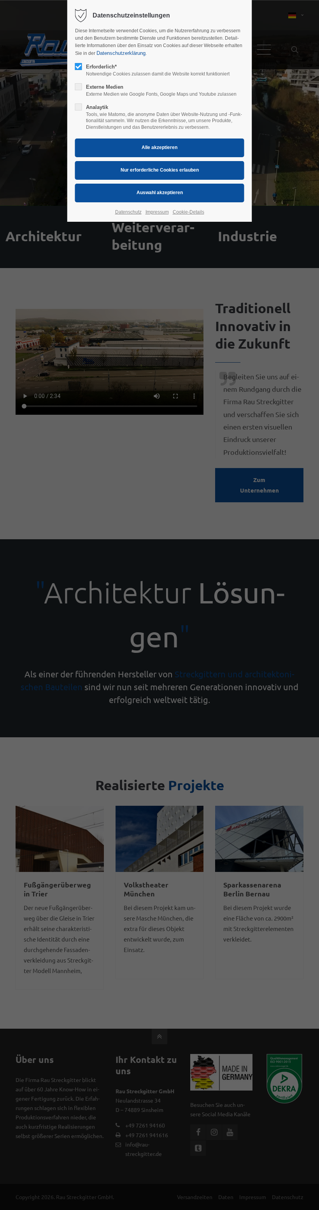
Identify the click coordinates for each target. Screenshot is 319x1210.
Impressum (157, 212)
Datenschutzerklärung (120, 53)
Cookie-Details (188, 212)
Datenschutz (128, 212)
